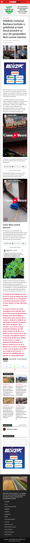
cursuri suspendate (22, 359)
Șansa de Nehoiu (8, 529)
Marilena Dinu (17, 40)
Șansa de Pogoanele (9, 532)
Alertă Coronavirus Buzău (10, 506)
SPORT (6, 516)
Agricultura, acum (9, 524)
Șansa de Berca (8, 534)
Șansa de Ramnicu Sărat (10, 526)
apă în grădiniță (12, 359)
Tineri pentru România (10, 519)
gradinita (6, 361)
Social (6, 504)
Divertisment (7, 514)
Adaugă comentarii (8, 42)
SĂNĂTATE (7, 509)
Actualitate (6, 18)
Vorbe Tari (7, 521)
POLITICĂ (7, 511)
